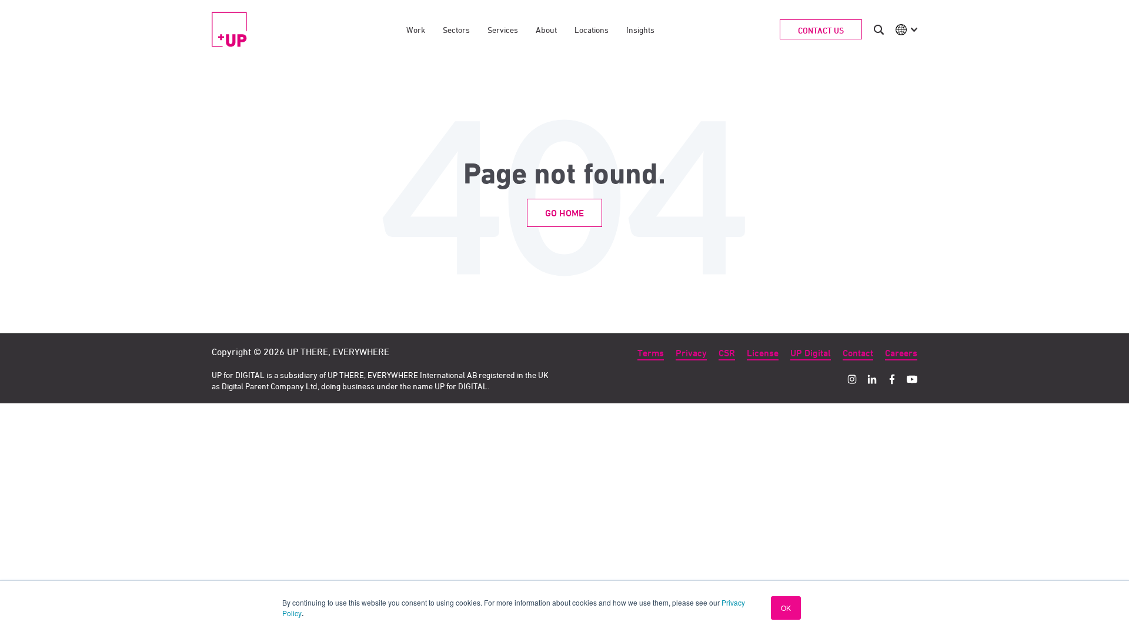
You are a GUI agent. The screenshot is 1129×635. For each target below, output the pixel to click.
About (546, 30)
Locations (591, 30)
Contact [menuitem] (858, 353)
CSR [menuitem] (727, 353)
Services (502, 30)
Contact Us (821, 30)
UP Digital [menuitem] (810, 353)
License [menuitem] (763, 353)
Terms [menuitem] (650, 353)
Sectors (456, 30)
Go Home (564, 213)
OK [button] (786, 608)
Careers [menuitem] (901, 353)
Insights (640, 30)
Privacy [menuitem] (691, 353)
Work (415, 30)
